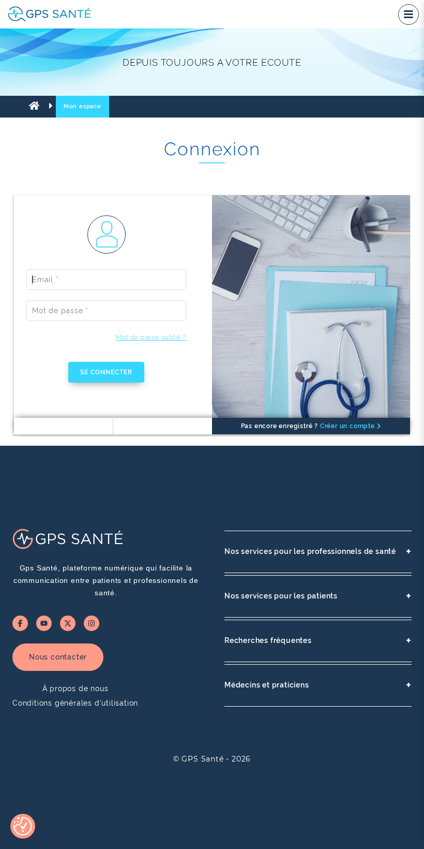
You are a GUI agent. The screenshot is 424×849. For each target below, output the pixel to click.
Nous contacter (58, 657)
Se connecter (106, 372)
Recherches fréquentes (318, 640)
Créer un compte (348, 426)
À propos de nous (75, 688)
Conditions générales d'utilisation (75, 703)
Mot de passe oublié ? (151, 337)
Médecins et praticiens (318, 685)
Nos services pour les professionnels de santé (318, 551)
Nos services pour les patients (318, 596)
